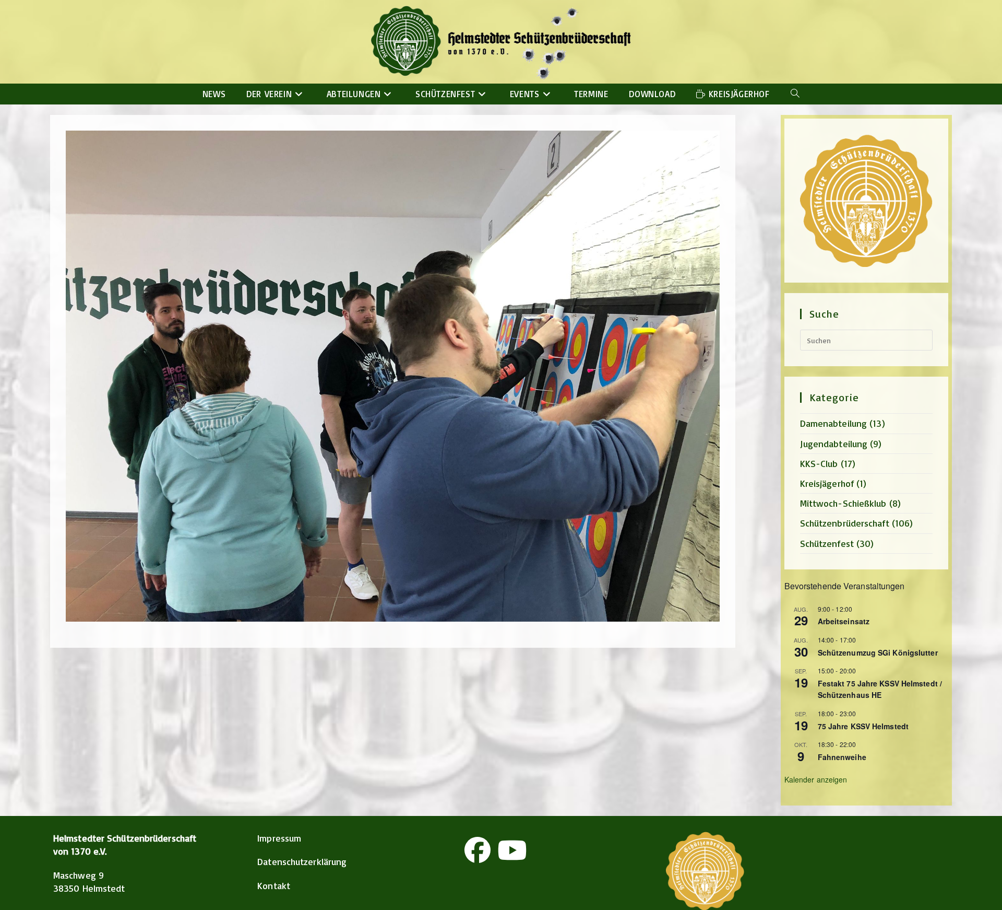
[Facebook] (477, 850)
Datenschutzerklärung (302, 861)
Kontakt (273, 885)
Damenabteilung (833, 423)
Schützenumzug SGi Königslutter (878, 652)
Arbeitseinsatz (843, 621)
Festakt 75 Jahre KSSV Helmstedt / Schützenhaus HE (880, 689)
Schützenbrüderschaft (844, 523)
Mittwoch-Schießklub (843, 503)
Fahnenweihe (842, 757)
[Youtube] (512, 850)
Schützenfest (827, 543)
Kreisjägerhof (827, 483)
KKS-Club (819, 463)
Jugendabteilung (834, 443)
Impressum (279, 838)
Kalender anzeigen (816, 779)
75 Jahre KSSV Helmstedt (863, 726)
